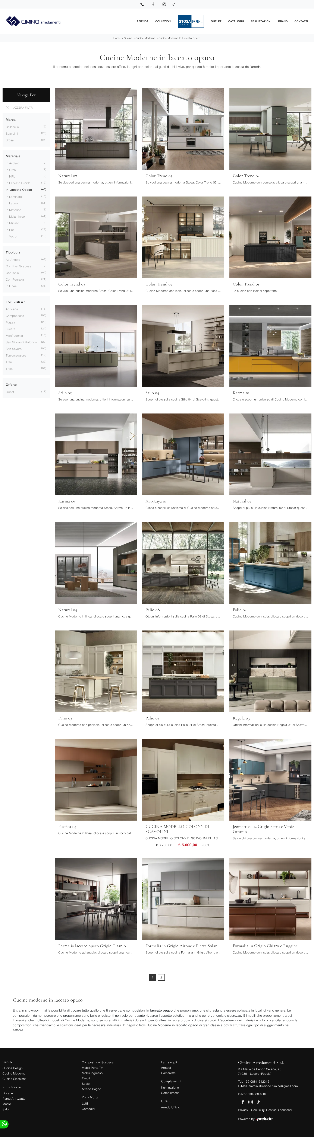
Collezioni (163, 21)
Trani (9, 362)
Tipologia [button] (13, 252)
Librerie (8, 1093)
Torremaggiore (16, 355)
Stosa (10, 140)
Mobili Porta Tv (92, 1067)
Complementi (170, 1093)
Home (116, 38)
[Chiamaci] (142, 4)
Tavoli (86, 1078)
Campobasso (15, 315)
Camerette (168, 1073)
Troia (9, 368)
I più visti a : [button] (15, 302)
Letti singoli (169, 1062)
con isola (12, 273)
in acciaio (12, 163)
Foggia (10, 322)
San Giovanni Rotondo (21, 342)
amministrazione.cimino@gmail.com (273, 1086)
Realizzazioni (261, 21)
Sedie (86, 1083)
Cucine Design (13, 1068)
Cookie (256, 1110)
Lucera (10, 329)
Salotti (7, 1109)
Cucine (128, 38)
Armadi (166, 1067)
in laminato (14, 196)
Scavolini (12, 133)
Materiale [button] (13, 156)
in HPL (10, 176)
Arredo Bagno (91, 1089)
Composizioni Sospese (97, 1062)
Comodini (88, 1109)
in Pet (10, 229)
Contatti (301, 21)
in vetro (11, 236)
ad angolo (13, 259)
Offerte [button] (11, 385)
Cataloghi (236, 21)
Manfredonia (14, 335)
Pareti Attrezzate (14, 1098)
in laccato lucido (18, 183)
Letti (85, 1103)
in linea (11, 286)
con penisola (15, 279)
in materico (13, 210)
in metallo (12, 223)
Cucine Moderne (145, 38)
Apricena (12, 309)
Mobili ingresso (92, 1073)
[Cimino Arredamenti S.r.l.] (68, 21)
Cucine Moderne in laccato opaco (179, 38)
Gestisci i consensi (279, 1110)
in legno (12, 203)
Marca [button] (11, 120)
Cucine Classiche (14, 1078)
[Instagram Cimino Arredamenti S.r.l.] (164, 4)
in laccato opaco (19, 190)
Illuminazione (170, 1087)
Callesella (12, 127)
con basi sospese (18, 266)
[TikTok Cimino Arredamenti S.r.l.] (173, 4)
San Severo (14, 349)
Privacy (243, 1110)
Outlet (216, 21)
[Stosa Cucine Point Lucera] (191, 21)
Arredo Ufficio (170, 1107)
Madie (7, 1104)
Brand (283, 21)
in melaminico (15, 216)
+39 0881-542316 (256, 1081)
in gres (11, 170)
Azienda (142, 21)
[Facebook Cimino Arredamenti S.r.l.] (153, 4)
